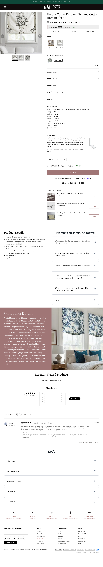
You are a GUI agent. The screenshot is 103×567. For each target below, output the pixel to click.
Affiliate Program (62, 543)
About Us (60, 531)
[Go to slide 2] (21, 58)
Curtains (39, 531)
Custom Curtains (41, 534)
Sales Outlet (40, 538)
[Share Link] (82, 183)
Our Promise (61, 534)
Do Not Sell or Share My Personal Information (87, 552)
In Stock (56, 31)
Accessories (90, 31)
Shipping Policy (82, 541)
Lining (52, 72)
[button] (5, 7)
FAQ (79, 536)
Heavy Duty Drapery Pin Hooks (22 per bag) (70, 193)
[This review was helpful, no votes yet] (94, 442)
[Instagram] (75, 183)
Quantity (50, 159)
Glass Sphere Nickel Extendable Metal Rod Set (70, 203)
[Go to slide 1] (15, 58)
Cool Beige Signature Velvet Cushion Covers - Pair (71, 213)
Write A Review (75, 399)
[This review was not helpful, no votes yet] (97, 442)
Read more (64, 429)
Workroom (60, 536)
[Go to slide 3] (27, 58)
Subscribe (25, 533)
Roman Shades (40, 536)
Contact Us (10, 543)
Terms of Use (80, 549)
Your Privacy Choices (90, 549)
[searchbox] (9, 414)
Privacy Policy (58, 549)
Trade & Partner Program (64, 541)
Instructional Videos (83, 534)
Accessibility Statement (69, 549)
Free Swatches (40, 543)
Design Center (81, 531)
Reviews (60, 538)
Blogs (79, 543)
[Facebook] (71, 183)
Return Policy (81, 538)
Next (95, 65)
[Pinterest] (79, 183)
